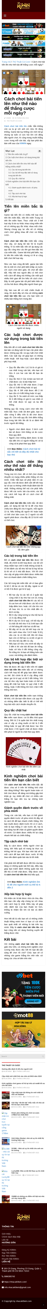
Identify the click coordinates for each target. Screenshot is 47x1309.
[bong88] (23, 49)
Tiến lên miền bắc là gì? (17, 154)
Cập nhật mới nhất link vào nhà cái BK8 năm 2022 (22, 1076)
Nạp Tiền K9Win (9, 1253)
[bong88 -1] (23, 55)
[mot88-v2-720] (23, 37)
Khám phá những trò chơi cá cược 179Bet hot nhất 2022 (25, 1114)
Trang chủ (6, 62)
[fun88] (23, 43)
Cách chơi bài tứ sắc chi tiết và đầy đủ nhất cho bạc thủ (23, 452)
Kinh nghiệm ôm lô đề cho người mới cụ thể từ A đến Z (23, 885)
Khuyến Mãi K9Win (10, 1259)
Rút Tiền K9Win (9, 1256)
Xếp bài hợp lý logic (19, 196)
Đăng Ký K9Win (9, 1250)
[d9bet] (23, 989)
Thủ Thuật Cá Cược (21, 62)
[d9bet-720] (23, 25)
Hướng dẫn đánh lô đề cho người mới (17, 1069)
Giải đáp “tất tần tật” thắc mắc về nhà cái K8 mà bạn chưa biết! (27, 1104)
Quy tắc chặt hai (18, 178)
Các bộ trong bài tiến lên (21, 170)
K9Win (8, 118)
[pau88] (23, 31)
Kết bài (10, 199)
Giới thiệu (6, 1234)
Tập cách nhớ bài (18, 193)
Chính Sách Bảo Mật (11, 1237)
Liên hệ (5, 1240)
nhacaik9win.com (24, 1301)
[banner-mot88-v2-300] (23, 1029)
